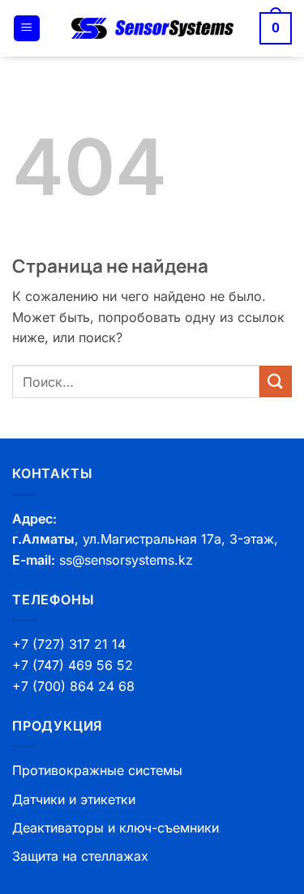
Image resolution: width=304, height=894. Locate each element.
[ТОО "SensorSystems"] (152, 29)
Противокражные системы (97, 770)
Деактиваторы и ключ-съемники (115, 828)
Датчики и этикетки (73, 799)
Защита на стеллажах (80, 856)
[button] (27, 28)
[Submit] (275, 381)
